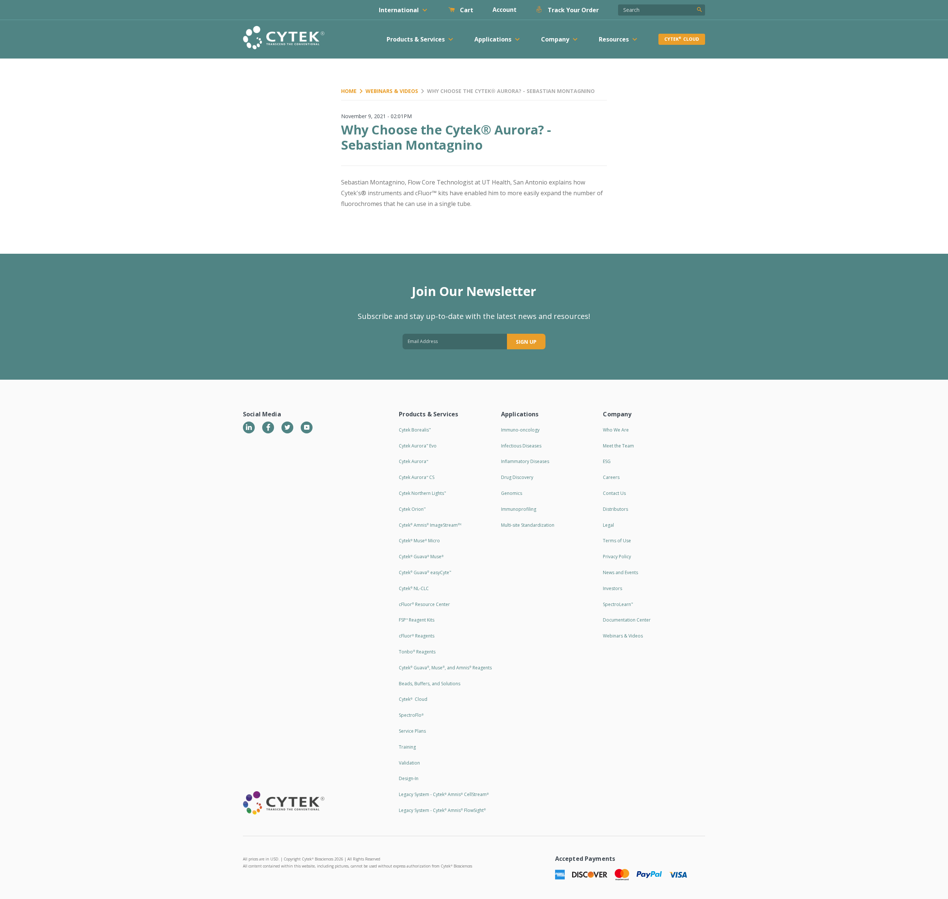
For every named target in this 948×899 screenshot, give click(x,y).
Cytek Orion (412, 509)
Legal (608, 525)
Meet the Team (618, 446)
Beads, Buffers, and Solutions (429, 683)
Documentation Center (627, 620)
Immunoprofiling (518, 509)
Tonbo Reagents (417, 652)
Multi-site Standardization (527, 525)
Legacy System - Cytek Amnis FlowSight (442, 810)
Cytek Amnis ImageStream (430, 525)
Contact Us (614, 493)
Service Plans (412, 731)
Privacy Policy (617, 556)
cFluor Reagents (416, 636)
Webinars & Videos (391, 90)
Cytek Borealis (415, 430)
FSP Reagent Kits (416, 620)
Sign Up (526, 341)
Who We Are (616, 430)
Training (407, 747)
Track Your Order (572, 10)
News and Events (620, 572)
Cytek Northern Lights (422, 493)
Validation (409, 763)
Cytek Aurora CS (416, 477)
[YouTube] (307, 427)
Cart (465, 10)
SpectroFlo (411, 715)
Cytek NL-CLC (414, 588)
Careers (611, 477)
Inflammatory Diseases (525, 461)
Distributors (615, 509)
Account (505, 10)
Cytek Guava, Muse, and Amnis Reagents (445, 668)
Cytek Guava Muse (421, 556)
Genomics (511, 493)
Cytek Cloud (681, 39)
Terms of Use (617, 540)
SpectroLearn (618, 604)
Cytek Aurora (413, 461)
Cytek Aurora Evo (418, 446)
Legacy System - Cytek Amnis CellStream (444, 794)
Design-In (408, 778)
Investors (612, 588)
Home (349, 90)
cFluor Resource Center (424, 604)
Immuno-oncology (520, 430)
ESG (607, 461)
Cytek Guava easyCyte (425, 572)
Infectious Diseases (521, 446)
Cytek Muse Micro (419, 540)
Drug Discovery (517, 477)
